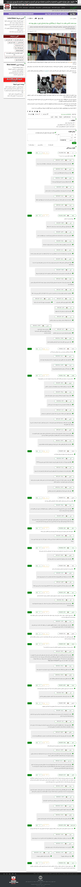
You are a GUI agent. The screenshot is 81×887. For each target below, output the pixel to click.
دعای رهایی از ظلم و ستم (19, 40)
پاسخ (30, 153)
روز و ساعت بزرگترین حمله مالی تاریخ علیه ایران (13, 89)
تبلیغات (50, 873)
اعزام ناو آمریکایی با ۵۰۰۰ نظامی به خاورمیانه (15, 69)
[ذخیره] (42, 18)
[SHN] (7, 6)
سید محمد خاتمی (67, 117)
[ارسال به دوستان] (40, 18)
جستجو (41, 873)
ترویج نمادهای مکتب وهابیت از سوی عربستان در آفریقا (14, 21)
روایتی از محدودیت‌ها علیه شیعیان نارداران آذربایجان (13, 91)
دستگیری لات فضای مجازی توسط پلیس (16, 26)
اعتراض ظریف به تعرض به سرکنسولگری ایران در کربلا (65, 126)
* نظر (59, 134)
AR (28, 4)
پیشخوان (63, 7)
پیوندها (64, 873)
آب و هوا (60, 873)
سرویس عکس (32, 7)
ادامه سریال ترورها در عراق (69, 123)
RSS (35, 873)
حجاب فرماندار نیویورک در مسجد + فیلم (16, 23)
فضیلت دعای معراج (12, 42)
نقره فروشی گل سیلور (19, 60)
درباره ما (76, 873)
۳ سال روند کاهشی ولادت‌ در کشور (16, 94)
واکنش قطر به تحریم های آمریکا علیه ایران (16, 73)
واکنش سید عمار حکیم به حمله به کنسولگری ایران (66, 125)
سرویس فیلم (25, 7)
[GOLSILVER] (14, 80)
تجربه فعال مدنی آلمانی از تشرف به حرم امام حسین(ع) (14, 24)
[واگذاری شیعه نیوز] (40, 13)
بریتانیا (56, 117)
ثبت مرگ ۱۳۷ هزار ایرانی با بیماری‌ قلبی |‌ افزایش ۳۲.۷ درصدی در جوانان (14, 29)
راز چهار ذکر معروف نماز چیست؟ (17, 67)
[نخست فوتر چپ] (13, 880)
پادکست (20, 7)
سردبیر (16, 7)
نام (75, 134)
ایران (52, 117)
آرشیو (68, 873)
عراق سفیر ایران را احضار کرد (18, 74)
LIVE (25, 4)
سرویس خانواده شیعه (56, 7)
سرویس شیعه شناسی (46, 7)
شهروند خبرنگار (20, 5)
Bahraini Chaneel (19, 50)
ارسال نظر (45, 114)
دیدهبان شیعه (38, 7)
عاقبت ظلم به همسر (9, 40)
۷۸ (34, 18)
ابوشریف (46, 71)
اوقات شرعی (55, 873)
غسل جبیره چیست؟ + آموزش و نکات (15, 96)
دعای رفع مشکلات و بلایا (19, 48)
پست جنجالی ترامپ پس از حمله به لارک (16, 32)
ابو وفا (61, 117)
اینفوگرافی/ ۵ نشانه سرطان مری (18, 71)
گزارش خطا (30, 114)
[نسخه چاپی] (38, 18)
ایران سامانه (38, 885)
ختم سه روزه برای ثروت (19, 45)
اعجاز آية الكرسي (20, 42)
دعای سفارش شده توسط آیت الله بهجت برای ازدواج (14, 57)
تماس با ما (14, 5)
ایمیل (75, 137)
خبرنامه (38, 873)
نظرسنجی (46, 873)
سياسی (71, 18)
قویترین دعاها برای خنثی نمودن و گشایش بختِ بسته (14, 54)
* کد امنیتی (75, 140)
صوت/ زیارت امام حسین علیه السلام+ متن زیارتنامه (68, 10)
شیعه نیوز (70, 62)
